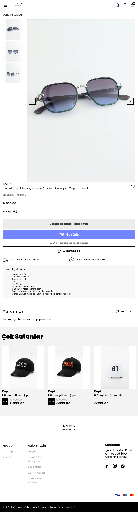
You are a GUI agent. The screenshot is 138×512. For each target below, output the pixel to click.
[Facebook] (107, 466)
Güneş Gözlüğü (12, 14)
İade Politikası (35, 467)
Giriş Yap (8, 451)
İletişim (32, 451)
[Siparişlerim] (125, 5)
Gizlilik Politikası (36, 472)
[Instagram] (115, 466)
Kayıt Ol (7, 457)
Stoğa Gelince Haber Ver (69, 224)
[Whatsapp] (123, 466)
